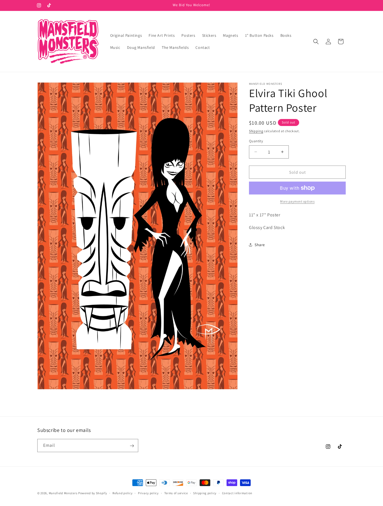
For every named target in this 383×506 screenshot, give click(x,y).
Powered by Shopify (92, 493)
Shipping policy (204, 493)
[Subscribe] (132, 445)
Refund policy (122, 493)
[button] (316, 41)
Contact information (237, 493)
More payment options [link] (297, 201)
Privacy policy (148, 493)
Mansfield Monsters (63, 493)
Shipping (256, 131)
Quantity (256, 140)
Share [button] (260, 244)
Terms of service (176, 493)
